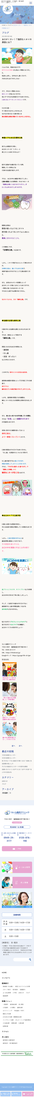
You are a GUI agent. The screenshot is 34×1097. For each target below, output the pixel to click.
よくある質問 (7, 992)
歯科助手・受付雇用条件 (10, 1043)
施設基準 (5, 995)
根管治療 (14, 1023)
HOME (4, 972)
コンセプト (6, 978)
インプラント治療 (8, 1020)
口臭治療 (21, 1023)
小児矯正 (12, 1007)
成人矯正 (21, 1004)
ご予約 (18, 849)
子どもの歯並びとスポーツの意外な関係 (15, 766)
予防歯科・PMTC (19, 1010)
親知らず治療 (7, 1013)
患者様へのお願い (8, 986)
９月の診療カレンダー (9, 755)
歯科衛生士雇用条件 (9, 1040)
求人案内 (5, 1037)
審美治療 (20, 1007)
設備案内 (22, 989)
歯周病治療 (13, 1004)
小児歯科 (5, 1007)
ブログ (4, 784)
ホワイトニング (7, 1010)
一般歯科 (5, 1004)
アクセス (5, 1031)
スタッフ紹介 (7, 989)
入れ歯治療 (6, 1023)
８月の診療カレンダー (9, 758)
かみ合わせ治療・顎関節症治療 (12, 1017)
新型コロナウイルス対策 (22, 986)
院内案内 (15, 989)
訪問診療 (5, 1026)
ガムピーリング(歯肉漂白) (23, 1020)
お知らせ (5, 781)
